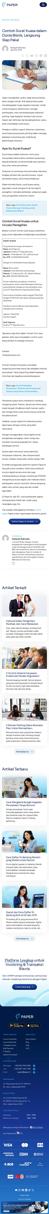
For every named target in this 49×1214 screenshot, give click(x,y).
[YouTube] (31, 55)
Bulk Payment (8, 1048)
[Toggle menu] (43, 4)
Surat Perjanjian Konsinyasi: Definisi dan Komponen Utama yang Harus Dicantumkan (23, 388)
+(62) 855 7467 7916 (22, 1069)
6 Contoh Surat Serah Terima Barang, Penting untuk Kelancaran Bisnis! (22, 208)
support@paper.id (24, 1072)
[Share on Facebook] (41, 55)
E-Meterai (6, 1051)
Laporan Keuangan (10, 1055)
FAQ (27, 1048)
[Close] (46, 1203)
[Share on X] (22, 55)
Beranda (5, 20)
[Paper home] (10, 4)
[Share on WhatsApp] (27, 55)
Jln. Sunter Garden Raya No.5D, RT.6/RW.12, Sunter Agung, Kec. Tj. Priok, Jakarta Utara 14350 (16, 1101)
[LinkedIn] (29, 563)
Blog (27, 1042)
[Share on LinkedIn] (45, 55)
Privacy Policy (24, 1195)
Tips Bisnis (14, 20)
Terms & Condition (24, 1199)
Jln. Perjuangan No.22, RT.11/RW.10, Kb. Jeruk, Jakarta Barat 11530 (17, 1085)
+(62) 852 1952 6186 (23, 1066)
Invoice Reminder (9, 1042)
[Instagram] (36, 55)
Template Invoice (9, 1045)
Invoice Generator (10, 1039)
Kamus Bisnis (31, 1039)
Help (27, 1045)
